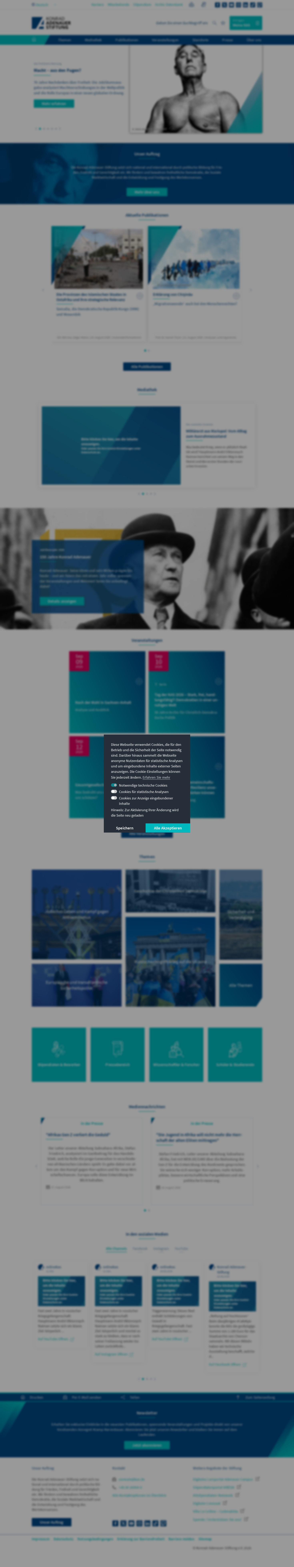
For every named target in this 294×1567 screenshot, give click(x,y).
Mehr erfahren (54, 103)
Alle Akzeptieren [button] (168, 827)
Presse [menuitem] (227, 39)
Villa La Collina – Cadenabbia (216, 1511)
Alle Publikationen (147, 366)
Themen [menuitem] (64, 39)
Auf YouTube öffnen (53, 1339)
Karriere (98, 4)
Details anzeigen (62, 601)
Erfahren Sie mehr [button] (156, 777)
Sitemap (205, 1539)
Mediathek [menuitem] (93, 39)
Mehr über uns (147, 191)
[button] (36, 128)
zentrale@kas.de (131, 1479)
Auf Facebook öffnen (225, 1364)
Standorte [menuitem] (200, 39)
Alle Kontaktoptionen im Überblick (139, 1495)
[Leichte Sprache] (191, 5)
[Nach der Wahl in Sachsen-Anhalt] (107, 692)
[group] (92, 1161)
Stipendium (142, 4)
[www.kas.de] (51, 23)
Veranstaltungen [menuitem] (165, 39)
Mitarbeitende (118, 4)
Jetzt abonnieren (147, 1445)
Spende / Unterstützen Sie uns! (217, 1519)
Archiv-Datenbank (169, 4)
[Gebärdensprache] (203, 5)
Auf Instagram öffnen (111, 1354)
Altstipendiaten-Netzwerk (213, 1495)
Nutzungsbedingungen (95, 1539)
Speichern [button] (124, 827)
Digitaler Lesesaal (207, 1503)
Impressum (41, 1539)
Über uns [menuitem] (254, 39)
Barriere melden (181, 1539)
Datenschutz (63, 1539)
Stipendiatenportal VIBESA (214, 1487)
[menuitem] (38, 40)
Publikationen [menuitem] (126, 39)
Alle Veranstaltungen (147, 833)
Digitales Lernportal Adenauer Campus (223, 1479)
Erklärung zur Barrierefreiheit (141, 1539)
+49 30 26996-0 (130, 1487)
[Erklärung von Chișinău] (195, 284)
